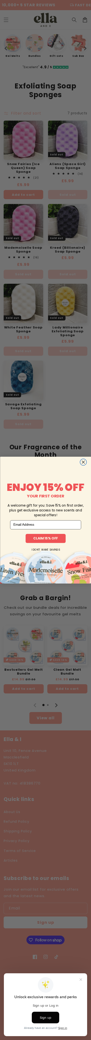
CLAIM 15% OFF (45, 538)
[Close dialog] (83, 462)
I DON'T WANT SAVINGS (45, 550)
